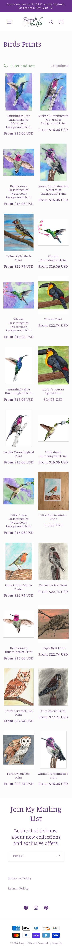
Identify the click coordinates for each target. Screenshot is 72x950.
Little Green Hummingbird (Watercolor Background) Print (18, 520)
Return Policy (18, 888)
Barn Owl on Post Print (19, 775)
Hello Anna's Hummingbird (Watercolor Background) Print (18, 191)
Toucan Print (53, 319)
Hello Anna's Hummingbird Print (18, 649)
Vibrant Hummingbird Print (53, 258)
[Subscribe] (59, 856)
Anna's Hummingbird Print (53, 775)
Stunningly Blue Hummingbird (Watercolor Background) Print (18, 121)
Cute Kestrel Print (53, 711)
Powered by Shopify (50, 943)
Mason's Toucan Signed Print (53, 391)
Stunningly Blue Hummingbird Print (18, 391)
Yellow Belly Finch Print (18, 258)
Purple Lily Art (28, 943)
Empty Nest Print (53, 648)
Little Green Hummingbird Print (53, 454)
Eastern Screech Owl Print (19, 712)
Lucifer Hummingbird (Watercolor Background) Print (53, 119)
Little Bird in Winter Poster (18, 587)
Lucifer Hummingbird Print (19, 454)
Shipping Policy (20, 878)
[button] (9, 22)
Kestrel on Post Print (53, 585)
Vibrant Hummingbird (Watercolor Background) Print (18, 324)
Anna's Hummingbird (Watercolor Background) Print (53, 189)
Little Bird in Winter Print (53, 517)
